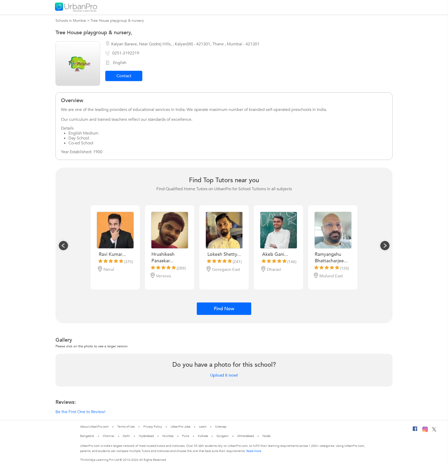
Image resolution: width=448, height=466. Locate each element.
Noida (266, 436)
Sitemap (220, 427)
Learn (203, 427)
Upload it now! (224, 375)
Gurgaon (222, 436)
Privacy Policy (152, 427)
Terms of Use (126, 427)
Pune (185, 436)
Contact (123, 76)
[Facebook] (415, 431)
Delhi (126, 436)
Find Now (224, 309)
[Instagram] (425, 431)
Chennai (108, 436)
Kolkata (203, 436)
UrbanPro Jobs (181, 427)
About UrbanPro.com (94, 427)
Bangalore (87, 436)
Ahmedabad (245, 436)
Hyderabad (146, 436)
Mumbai (167, 436)
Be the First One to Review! (80, 412)
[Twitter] (434, 430)
